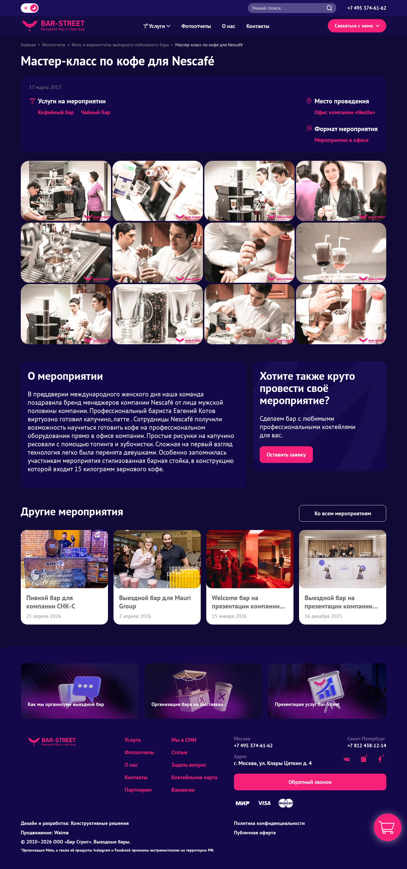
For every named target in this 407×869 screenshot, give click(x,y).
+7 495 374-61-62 (253, 745)
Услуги (157, 26)
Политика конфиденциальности (269, 823)
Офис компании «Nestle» (345, 112)
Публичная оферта (255, 832)
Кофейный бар (56, 112)
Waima (61, 832)
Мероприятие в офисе (342, 140)
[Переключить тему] (29, 8)
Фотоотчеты (196, 26)
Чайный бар (95, 112)
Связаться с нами (354, 25)
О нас (228, 26)
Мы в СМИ (183, 739)
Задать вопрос (189, 764)
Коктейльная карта (194, 777)
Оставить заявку (286, 454)
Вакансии (183, 789)
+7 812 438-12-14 (366, 745)
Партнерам (138, 789)
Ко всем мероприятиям (343, 513)
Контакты (257, 26)
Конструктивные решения (100, 823)
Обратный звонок (310, 782)
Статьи (179, 752)
